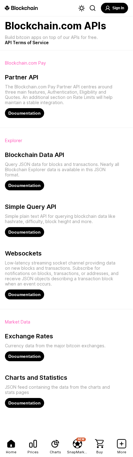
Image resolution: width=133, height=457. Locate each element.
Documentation (24, 113)
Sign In (118, 8)
